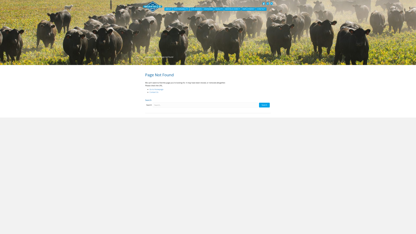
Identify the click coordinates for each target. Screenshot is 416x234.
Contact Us (154, 92)
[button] (263, 3)
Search (149, 105)
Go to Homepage (156, 89)
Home (147, 57)
